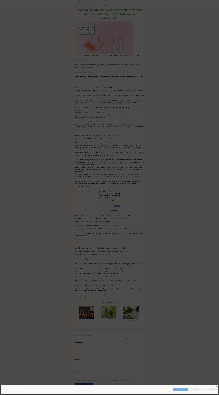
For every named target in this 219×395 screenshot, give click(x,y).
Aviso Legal (15, 392)
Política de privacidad (10, 392)
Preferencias (210, 389)
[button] (216, 386)
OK (180, 389)
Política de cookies (4, 392)
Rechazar (195, 389)
